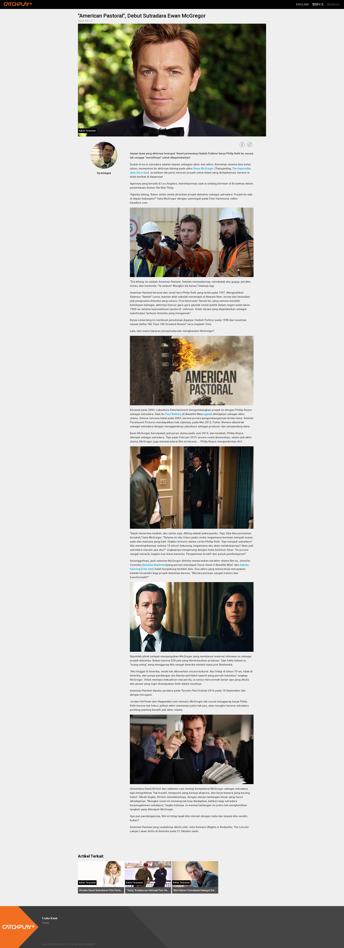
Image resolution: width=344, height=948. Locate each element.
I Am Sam (147, 569)
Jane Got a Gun (139, 172)
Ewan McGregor (204, 168)
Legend (206, 414)
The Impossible (241, 168)
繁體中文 (318, 4)
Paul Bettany (173, 414)
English (302, 4)
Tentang (45, 922)
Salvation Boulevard (154, 565)
